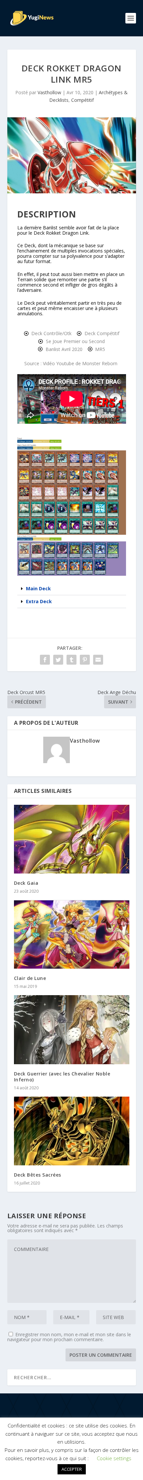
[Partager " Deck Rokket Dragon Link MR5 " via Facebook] (45, 659)
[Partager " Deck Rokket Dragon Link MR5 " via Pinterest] (84, 659)
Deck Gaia (26, 883)
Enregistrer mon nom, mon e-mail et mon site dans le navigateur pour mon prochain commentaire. (69, 1337)
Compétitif (82, 100)
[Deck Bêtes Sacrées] (71, 1131)
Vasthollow (49, 92)
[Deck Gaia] (71, 839)
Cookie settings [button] (114, 1458)
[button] (71, 588)
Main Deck (38, 588)
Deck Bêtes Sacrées (37, 1175)
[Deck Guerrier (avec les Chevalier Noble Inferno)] (71, 1029)
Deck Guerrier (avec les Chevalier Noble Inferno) (62, 1077)
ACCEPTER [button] (72, 1469)
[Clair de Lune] (71, 934)
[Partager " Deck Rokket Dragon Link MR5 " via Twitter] (58, 659)
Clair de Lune (30, 978)
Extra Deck (39, 601)
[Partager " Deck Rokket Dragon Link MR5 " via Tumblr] (71, 659)
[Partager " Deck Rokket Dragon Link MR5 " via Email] (98, 659)
